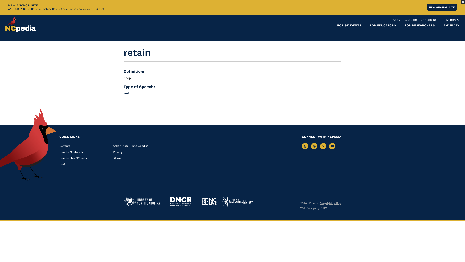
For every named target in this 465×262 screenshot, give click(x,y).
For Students (349, 25)
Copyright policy (330, 203)
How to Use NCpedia (73, 158)
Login (62, 164)
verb (127, 93)
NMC (324, 208)
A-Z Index (451, 25)
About (397, 19)
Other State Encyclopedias (130, 146)
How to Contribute (71, 152)
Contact (64, 146)
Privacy (117, 152)
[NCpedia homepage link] (20, 24)
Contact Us (428, 19)
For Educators (383, 25)
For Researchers (420, 25)
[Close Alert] (463, 2)
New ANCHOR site (442, 7)
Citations (411, 19)
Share (117, 158)
